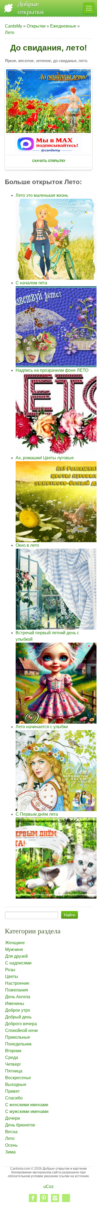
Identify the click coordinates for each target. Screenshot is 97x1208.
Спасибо (14, 1098)
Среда (11, 1057)
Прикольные (17, 1037)
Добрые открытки (31, 8)
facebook (33, 1198)
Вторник (13, 1050)
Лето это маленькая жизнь (42, 195)
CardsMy (13, 26)
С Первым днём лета (37, 814)
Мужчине (14, 949)
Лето (9, 32)
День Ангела (17, 996)
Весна (11, 1131)
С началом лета (31, 283)
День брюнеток (20, 1125)
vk (66, 1198)
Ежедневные (63, 26)
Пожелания (16, 990)
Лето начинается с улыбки (42, 726)
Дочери (12, 1118)
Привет (12, 1091)
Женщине (15, 942)
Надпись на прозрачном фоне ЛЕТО (52, 370)
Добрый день (18, 1017)
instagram (55, 1198)
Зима (10, 1152)
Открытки (36, 26)
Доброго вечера (21, 1023)
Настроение (17, 983)
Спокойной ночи (21, 1030)
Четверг (13, 1064)
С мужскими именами (26, 1111)
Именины (14, 1003)
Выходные (15, 1084)
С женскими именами (26, 1104)
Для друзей (16, 956)
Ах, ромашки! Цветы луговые (45, 457)
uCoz (48, 1186)
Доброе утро (17, 1010)
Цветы (11, 976)
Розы (10, 969)
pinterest (44, 1198)
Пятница (13, 1071)
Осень (11, 1145)
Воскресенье (18, 1077)
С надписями (18, 963)
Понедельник (18, 1044)
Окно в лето (27, 545)
